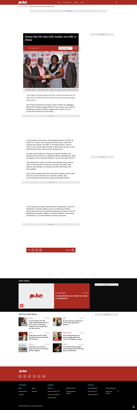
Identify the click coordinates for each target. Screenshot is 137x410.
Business (34, 391)
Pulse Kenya (91, 391)
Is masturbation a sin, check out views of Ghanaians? (71, 297)
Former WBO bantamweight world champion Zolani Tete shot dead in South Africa (73, 348)
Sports (82, 2)
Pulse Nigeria (92, 388)
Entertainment (67, 2)
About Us (50, 388)
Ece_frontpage (24, 6)
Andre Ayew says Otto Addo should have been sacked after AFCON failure (38, 337)
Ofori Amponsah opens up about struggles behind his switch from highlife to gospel (72, 337)
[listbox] (68, 310)
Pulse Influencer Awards (71, 392)
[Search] (116, 2)
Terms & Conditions (53, 394)
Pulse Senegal (110, 388)
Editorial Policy (70, 388)
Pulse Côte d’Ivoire (109, 392)
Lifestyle (76, 2)
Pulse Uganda (92, 394)
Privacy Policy (52, 397)
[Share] (75, 48)
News (59, 2)
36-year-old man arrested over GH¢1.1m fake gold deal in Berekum (73, 322)
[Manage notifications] (133, 407)
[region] (68, 310)
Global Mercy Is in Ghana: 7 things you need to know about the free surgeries (38, 348)
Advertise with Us (53, 391)
